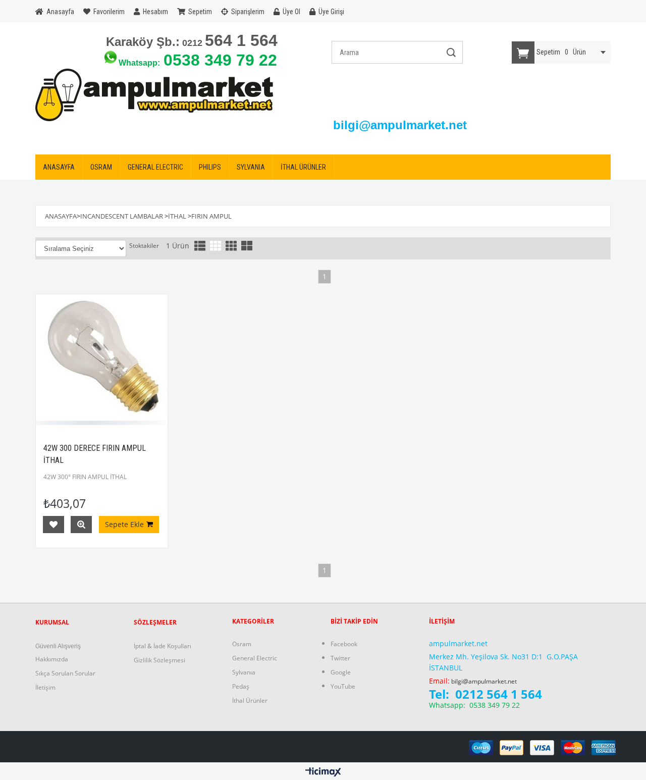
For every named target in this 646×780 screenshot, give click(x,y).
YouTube (343, 686)
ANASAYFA (59, 167)
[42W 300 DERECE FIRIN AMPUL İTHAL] (102, 360)
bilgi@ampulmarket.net (484, 681)
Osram (241, 644)
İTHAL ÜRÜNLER (303, 167)
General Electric (254, 658)
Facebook (344, 644)
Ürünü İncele (81, 524)
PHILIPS (210, 167)
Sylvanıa (243, 672)
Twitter (340, 658)
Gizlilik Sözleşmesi (159, 660)
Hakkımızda (51, 659)
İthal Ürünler (249, 700)
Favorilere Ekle (53, 524)
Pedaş (240, 686)
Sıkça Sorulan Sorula (64, 673)
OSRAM (101, 167)
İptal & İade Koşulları (162, 646)
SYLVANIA (251, 167)
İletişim (45, 687)
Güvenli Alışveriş (58, 646)
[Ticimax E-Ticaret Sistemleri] (323, 772)
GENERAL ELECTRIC (155, 167)
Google (341, 672)
